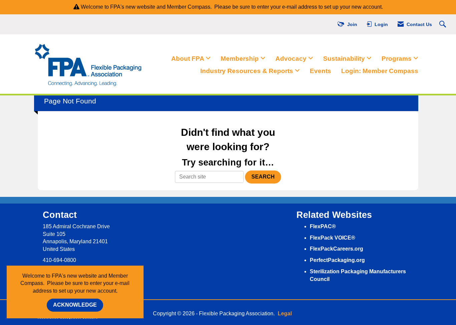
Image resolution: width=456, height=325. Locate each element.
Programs (397, 58)
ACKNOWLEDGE (75, 305)
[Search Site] (443, 24)
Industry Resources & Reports (247, 70)
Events (320, 70)
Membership (240, 58)
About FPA (188, 58)
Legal (285, 313)
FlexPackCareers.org (336, 249)
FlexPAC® (323, 226)
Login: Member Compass (379, 70)
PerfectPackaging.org (337, 260)
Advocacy (291, 58)
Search (263, 177)
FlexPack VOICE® (332, 238)
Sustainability (345, 58)
